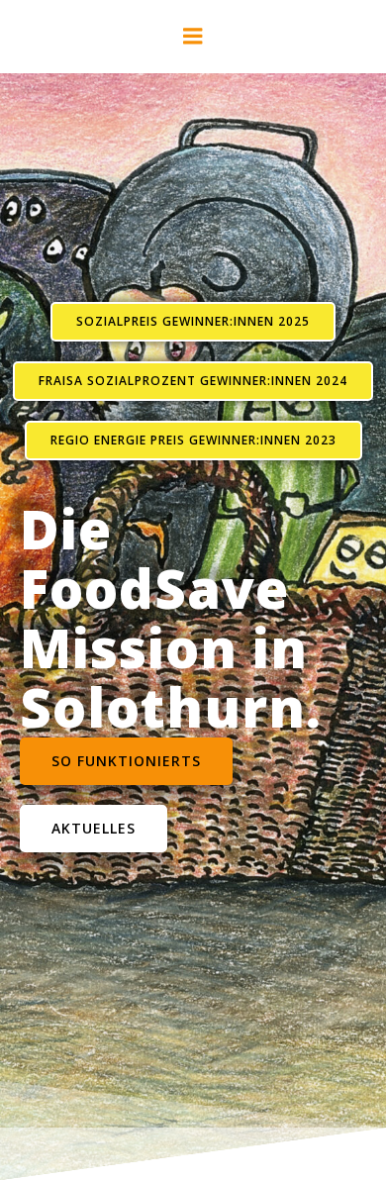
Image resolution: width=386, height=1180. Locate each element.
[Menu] (193, 36)
